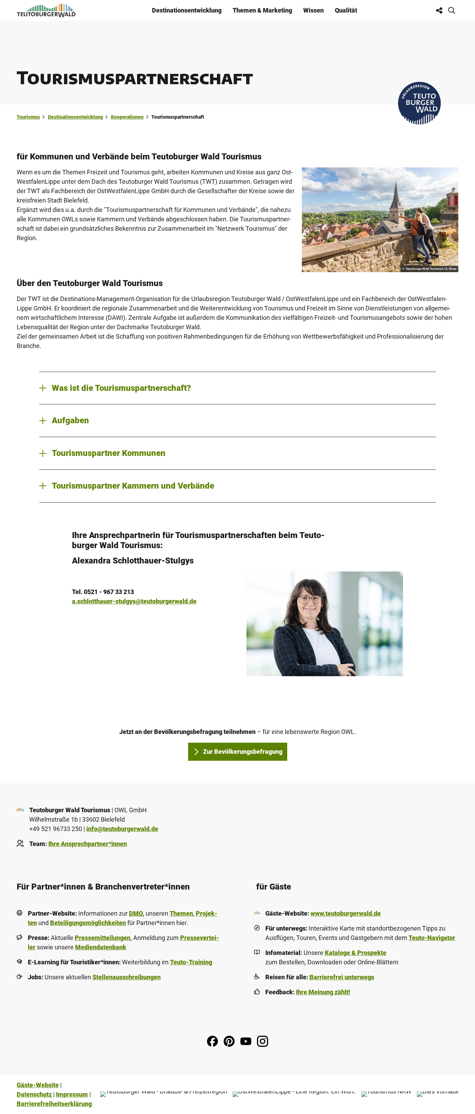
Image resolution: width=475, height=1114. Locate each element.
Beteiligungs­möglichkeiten (88, 922)
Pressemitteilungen (102, 937)
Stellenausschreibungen (126, 977)
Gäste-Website (38, 1085)
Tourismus (28, 117)
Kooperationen (127, 117)
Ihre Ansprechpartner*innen (87, 843)
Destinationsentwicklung (187, 10)
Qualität (346, 10)
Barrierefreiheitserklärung (54, 1103)
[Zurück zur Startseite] (46, 10)
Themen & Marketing (262, 10)
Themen (181, 913)
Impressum (72, 1094)
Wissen (313, 10)
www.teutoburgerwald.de (346, 913)
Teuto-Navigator (432, 937)
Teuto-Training (191, 962)
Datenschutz (34, 1094)
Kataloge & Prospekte (355, 952)
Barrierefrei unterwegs (341, 977)
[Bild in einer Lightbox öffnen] (325, 623)
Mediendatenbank (100, 947)
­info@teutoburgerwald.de (122, 828)
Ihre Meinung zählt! (323, 992)
